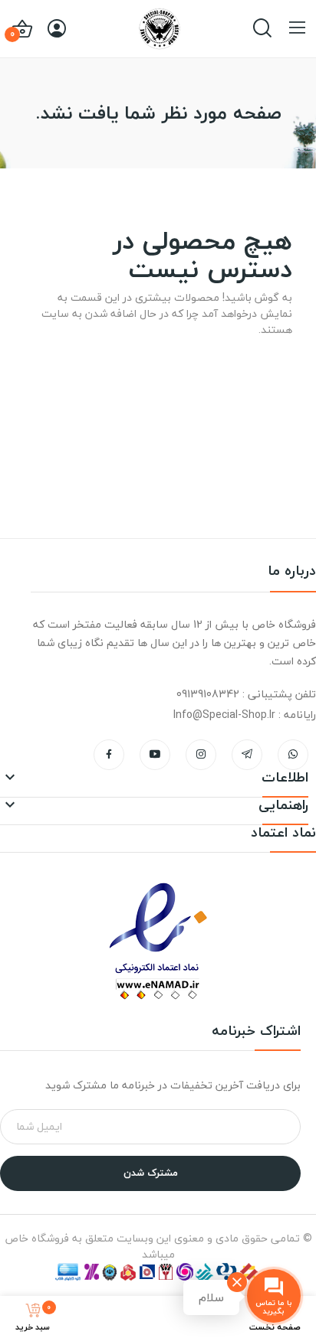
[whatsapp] (293, 754)
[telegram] (247, 754)
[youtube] (155, 754)
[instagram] (201, 754)
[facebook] (109, 754)
